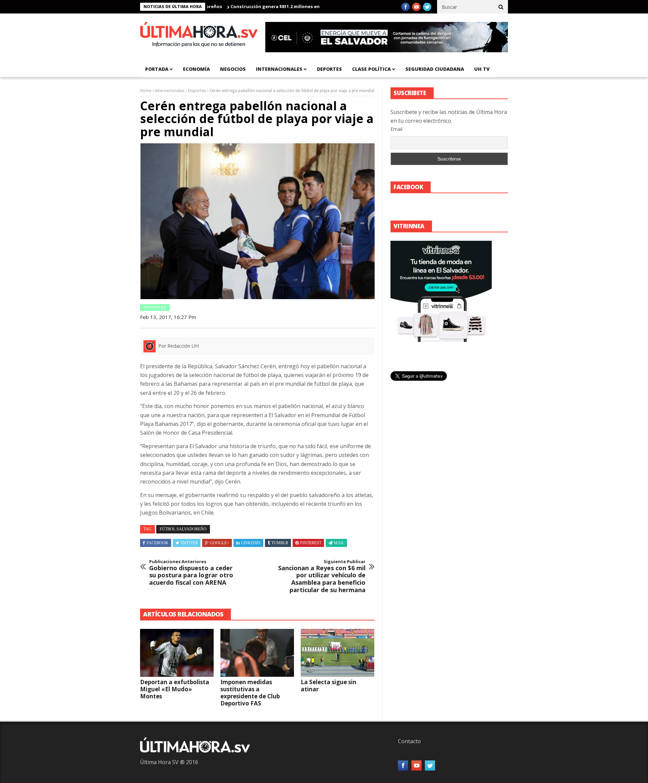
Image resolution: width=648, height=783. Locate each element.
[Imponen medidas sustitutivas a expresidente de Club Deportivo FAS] (257, 653)
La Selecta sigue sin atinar (328, 685)
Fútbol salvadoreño (183, 529)
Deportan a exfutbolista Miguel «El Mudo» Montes (174, 689)
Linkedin (251, 543)
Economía (196, 69)
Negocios (233, 69)
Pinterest (310, 543)
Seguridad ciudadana (434, 69)
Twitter (189, 543)
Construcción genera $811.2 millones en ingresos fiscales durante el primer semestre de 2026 (313, 6)
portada (156, 69)
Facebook (157, 543)
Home (146, 90)
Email (396, 129)
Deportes (329, 69)
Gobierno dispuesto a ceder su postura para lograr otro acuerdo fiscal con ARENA (191, 572)
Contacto (409, 741)
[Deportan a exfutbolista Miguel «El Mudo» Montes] (177, 653)
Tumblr (279, 543)
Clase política (371, 69)
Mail (339, 543)
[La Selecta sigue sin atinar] (337, 653)
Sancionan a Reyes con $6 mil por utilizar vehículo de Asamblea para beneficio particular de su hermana (322, 576)
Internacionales (279, 69)
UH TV (482, 69)
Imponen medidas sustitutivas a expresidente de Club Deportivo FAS (250, 692)
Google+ (219, 543)
